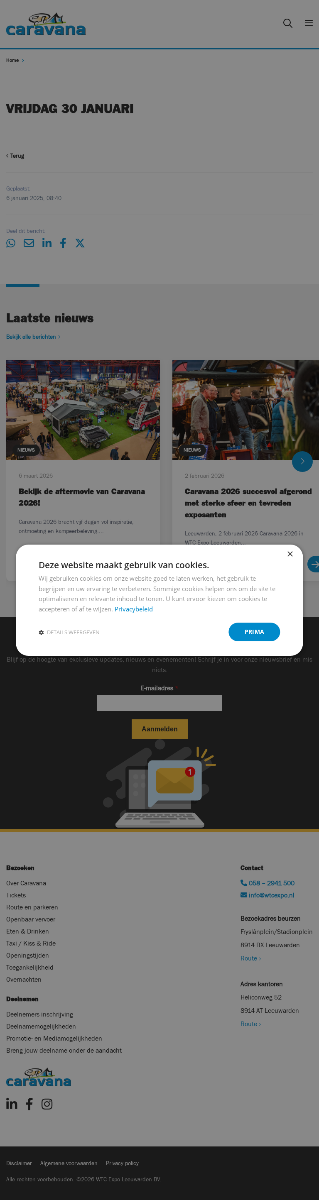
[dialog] (159, 599)
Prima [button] (255, 631)
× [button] (290, 554)
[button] (69, 632)
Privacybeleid (134, 609)
